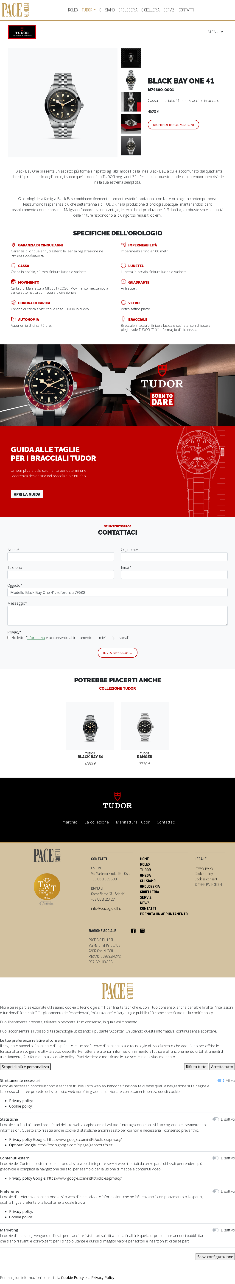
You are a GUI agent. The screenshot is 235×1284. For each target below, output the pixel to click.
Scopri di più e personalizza (25, 1066)
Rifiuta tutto (196, 1066)
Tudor (87, 9)
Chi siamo (107, 9)
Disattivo (228, 1119)
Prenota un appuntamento (164, 914)
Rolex (73, 9)
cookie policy (202, 1012)
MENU (214, 31)
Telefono (14, 567)
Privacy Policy (102, 1277)
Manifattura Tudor (133, 822)
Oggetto (14, 585)
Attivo (230, 1080)
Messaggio (17, 603)
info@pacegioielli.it (106, 908)
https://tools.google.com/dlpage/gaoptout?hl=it (74, 1144)
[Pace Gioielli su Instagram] (142, 930)
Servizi (169, 9)
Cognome (130, 549)
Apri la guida (27, 494)
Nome (13, 549)
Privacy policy (204, 868)
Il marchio (68, 822)
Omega (145, 875)
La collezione (96, 822)
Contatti (186, 9)
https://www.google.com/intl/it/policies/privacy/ (84, 1139)
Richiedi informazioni (173, 124)
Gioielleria (150, 9)
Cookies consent (206, 879)
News (145, 903)
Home (144, 859)
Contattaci (166, 822)
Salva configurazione (215, 1256)
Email (126, 567)
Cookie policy (204, 873)
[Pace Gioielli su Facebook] (133, 930)
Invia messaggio (117, 652)
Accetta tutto (222, 1066)
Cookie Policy (72, 1277)
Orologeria (128, 9)
